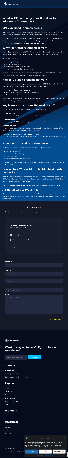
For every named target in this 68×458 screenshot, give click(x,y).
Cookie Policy (40, 455)
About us (8, 395)
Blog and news (10, 398)
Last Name (8, 270)
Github (7, 427)
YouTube (8, 433)
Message (7, 294)
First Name (8, 261)
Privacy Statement (48, 455)
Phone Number (9, 287)
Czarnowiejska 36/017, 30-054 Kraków (25, 240)
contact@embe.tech (20, 235)
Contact (7, 404)
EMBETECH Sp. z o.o (11, 370)
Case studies (9, 391)
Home (7, 388)
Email (6, 278)
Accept (32, 451)
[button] (65, 438)
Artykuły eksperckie (11, 401)
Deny (45, 451)
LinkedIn (8, 430)
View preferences (59, 451)
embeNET (8, 416)
